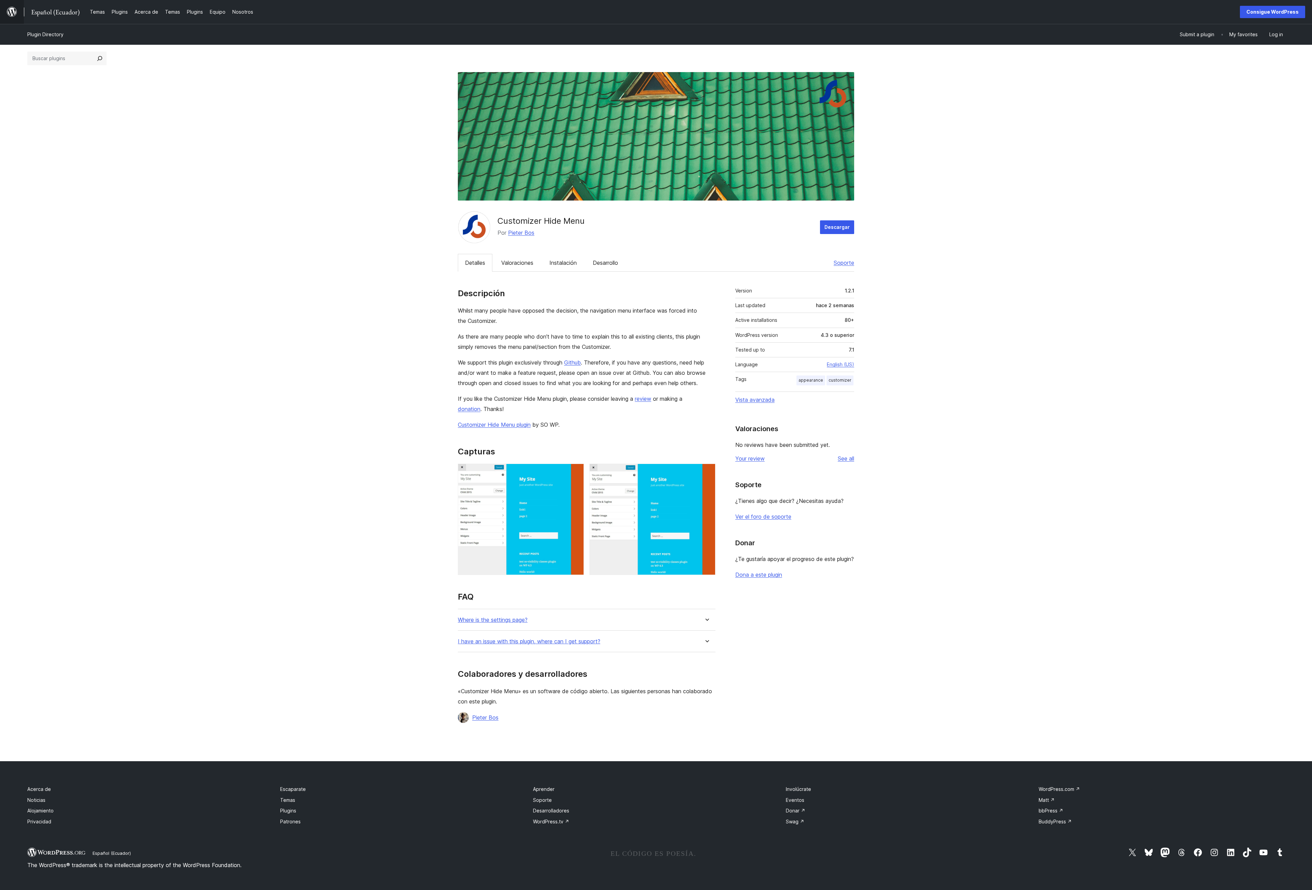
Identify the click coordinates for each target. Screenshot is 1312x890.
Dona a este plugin (758, 574)
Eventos (795, 800)
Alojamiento (40, 810)
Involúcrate (798, 789)
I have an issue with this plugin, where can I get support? (529, 641)
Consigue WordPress (1272, 12)
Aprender (544, 789)
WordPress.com (1059, 789)
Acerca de (39, 789)
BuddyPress (1055, 821)
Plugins (288, 810)
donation (469, 409)
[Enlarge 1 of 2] (574, 472)
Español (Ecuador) (112, 853)
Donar (795, 810)
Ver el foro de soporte (763, 516)
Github (572, 362)
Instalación (563, 262)
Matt (1047, 800)
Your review (750, 458)
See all (846, 458)
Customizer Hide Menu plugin (494, 424)
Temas (287, 800)
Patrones (290, 821)
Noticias (36, 800)
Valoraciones (517, 262)
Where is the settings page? (493, 620)
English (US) (840, 364)
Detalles (475, 262)
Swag (795, 821)
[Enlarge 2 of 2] (706, 472)
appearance (810, 380)
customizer (840, 380)
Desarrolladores (551, 810)
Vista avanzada (755, 399)
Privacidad (39, 821)
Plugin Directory (45, 34)
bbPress (1051, 810)
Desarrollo (605, 262)
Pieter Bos (521, 232)
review (643, 398)
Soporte (844, 262)
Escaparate (293, 789)
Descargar (837, 227)
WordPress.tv (551, 821)
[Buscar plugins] (100, 58)
